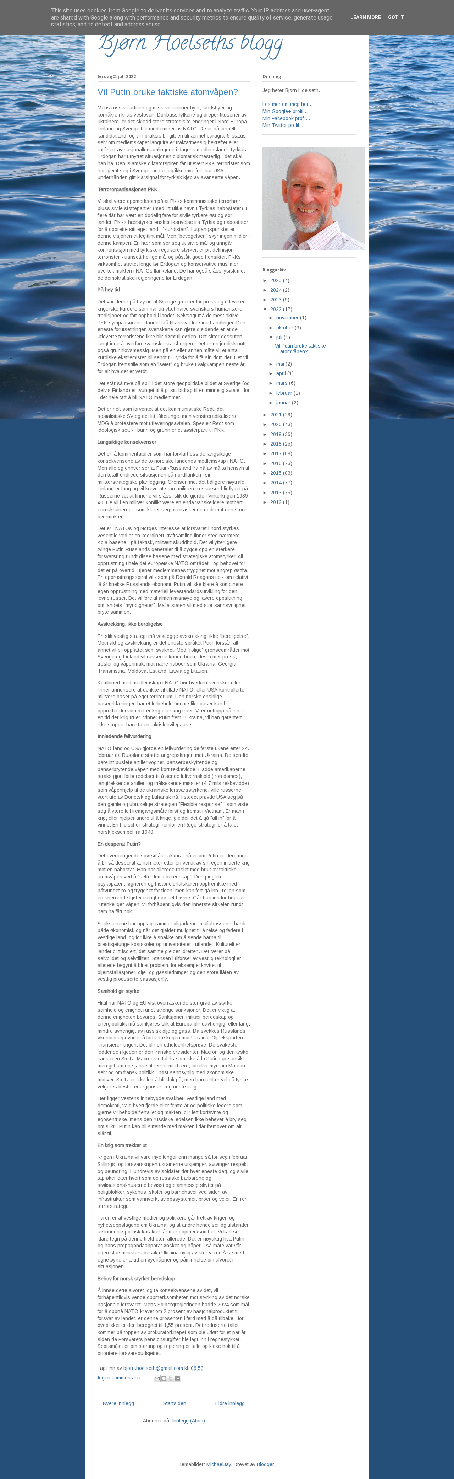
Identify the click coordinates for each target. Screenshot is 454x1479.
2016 (276, 463)
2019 (276, 434)
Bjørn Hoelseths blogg (190, 44)
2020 (276, 424)
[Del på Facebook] (177, 1378)
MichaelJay (218, 1464)
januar (284, 402)
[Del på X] (170, 1378)
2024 (276, 290)
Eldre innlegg (230, 1403)
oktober (285, 327)
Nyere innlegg (118, 1403)
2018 (276, 444)
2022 (276, 309)
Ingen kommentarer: (121, 1378)
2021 (276, 415)
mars (282, 383)
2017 (276, 453)
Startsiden (174, 1403)
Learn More (365, 17)
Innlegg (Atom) (188, 1421)
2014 (276, 482)
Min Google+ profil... (285, 111)
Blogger (265, 1464)
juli (280, 337)
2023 (276, 299)
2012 (276, 502)
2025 (276, 280)
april (281, 373)
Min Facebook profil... (286, 118)
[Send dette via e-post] (157, 1378)
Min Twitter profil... (282, 125)
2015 (276, 473)
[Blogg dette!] (163, 1378)
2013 (276, 492)
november (288, 318)
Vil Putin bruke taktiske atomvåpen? (168, 92)
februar (285, 393)
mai (281, 364)
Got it (396, 17)
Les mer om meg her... (287, 104)
